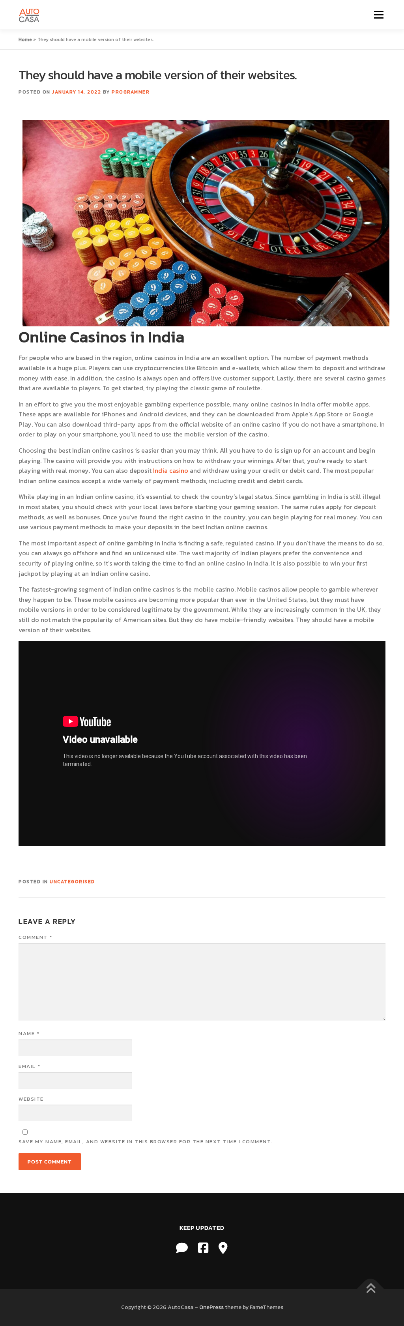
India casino (170, 470)
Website (31, 1099)
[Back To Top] (371, 1289)
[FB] (203, 1248)
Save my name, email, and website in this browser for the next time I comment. (146, 1141)
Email (30, 1066)
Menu (378, 14)
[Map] (223, 1248)
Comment (35, 937)
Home (25, 39)
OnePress (211, 1307)
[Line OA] (182, 1248)
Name (29, 1033)
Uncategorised (72, 881)
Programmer (131, 92)
